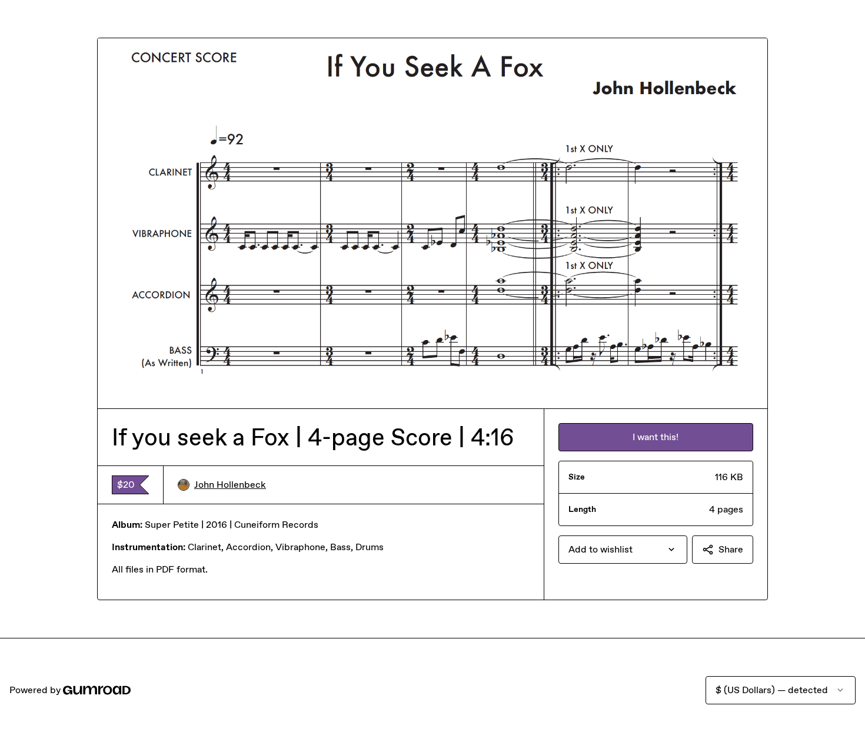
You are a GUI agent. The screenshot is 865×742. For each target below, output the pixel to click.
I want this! (655, 436)
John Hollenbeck (230, 484)
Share (730, 549)
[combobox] (622, 549)
